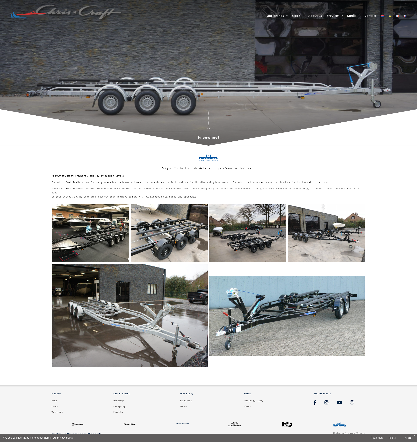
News (183, 406)
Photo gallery (253, 400)
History (118, 400)
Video (247, 406)
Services (186, 400)
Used (54, 406)
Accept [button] (408, 437)
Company (119, 406)
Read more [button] (377, 437)
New (54, 400)
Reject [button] (391, 437)
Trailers (57, 412)
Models (118, 412)
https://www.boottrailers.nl (234, 168)
